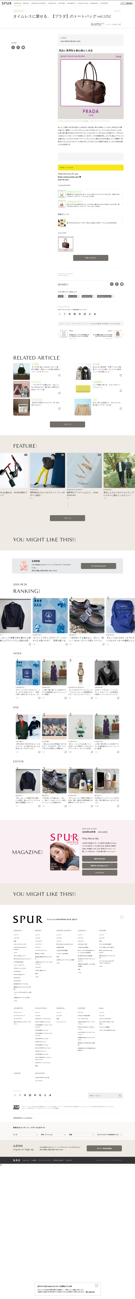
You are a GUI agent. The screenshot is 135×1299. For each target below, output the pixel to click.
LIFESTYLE (52, 3)
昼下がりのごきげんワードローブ (81, 323)
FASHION (17, 3)
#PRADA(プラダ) (87, 296)
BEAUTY (26, 3)
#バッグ (61, 296)
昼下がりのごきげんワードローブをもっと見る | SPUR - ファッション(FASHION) (92, 223)
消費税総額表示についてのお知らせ (22, 1118)
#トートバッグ (72, 296)
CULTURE (61, 3)
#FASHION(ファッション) (104, 296)
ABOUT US (26, 1160)
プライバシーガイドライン (44, 1160)
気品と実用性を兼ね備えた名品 (70, 41)
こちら (57, 1108)
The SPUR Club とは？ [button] (98, 566)
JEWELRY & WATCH (38, 3)
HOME (61, 323)
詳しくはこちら (90, 1292)
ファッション (67, 323)
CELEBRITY (71, 3)
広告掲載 (33, 1160)
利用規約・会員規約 (58, 1160)
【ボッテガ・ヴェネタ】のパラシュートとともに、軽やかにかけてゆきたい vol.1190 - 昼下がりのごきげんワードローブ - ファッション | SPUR (93, 205)
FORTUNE (104, 3)
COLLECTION (83, 3)
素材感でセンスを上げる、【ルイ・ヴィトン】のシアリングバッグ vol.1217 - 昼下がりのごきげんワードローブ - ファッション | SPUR (93, 195)
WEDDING (94, 3)
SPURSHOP (68, 1160)
